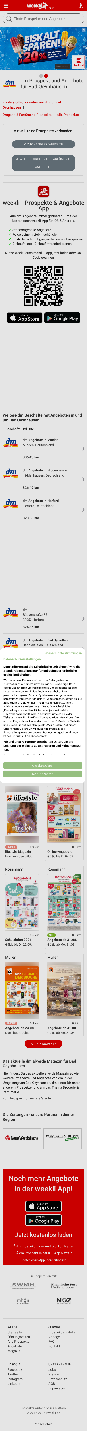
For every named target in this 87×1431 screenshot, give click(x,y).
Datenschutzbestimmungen (63, 653)
